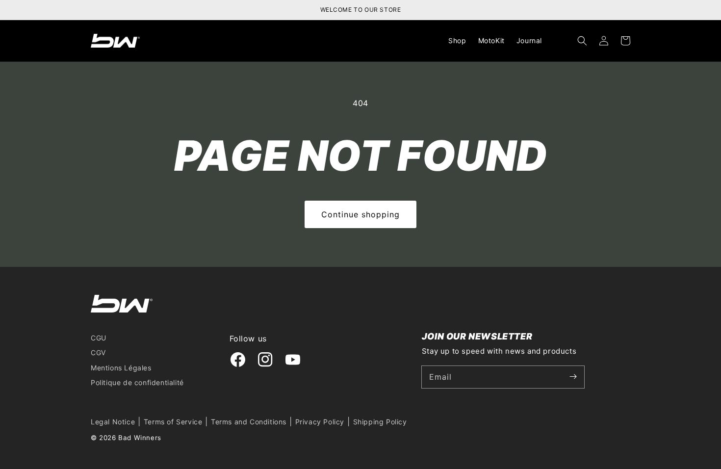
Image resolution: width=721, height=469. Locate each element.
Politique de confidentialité (137, 382)
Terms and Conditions (248, 421)
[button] (582, 41)
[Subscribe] (573, 377)
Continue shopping (360, 214)
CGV (98, 352)
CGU (98, 338)
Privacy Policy (319, 421)
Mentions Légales (121, 368)
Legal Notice (113, 421)
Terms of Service (173, 421)
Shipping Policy (380, 421)
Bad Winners (139, 438)
